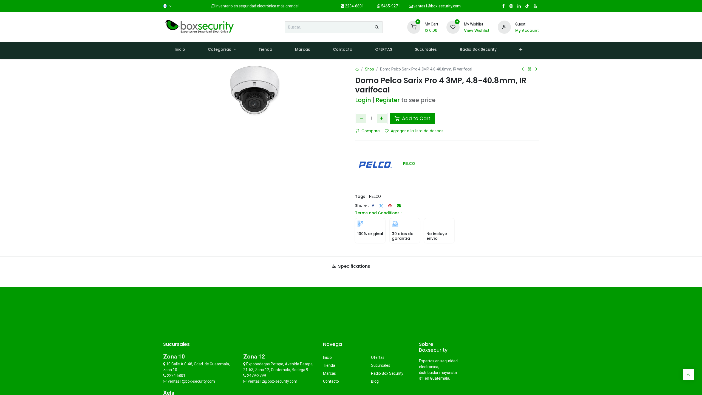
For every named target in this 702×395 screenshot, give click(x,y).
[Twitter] (381, 206)
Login (363, 100)
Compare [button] (370, 131)
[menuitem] (180, 50)
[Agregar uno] (382, 118)
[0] (413, 27)
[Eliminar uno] (361, 118)
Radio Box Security (387, 373)
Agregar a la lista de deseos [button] (417, 131)
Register (388, 100)
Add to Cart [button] (415, 118)
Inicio (327, 357)
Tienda (329, 365)
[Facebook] (373, 206)
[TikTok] (527, 6)
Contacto (331, 381)
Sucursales (380, 365)
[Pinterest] (390, 206)
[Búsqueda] (376, 27)
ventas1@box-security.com (437, 6)
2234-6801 (354, 6)
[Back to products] (529, 69)
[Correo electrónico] (399, 206)
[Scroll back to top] (688, 374)
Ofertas (377, 357)
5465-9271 (390, 6)
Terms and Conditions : (378, 213)
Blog (375, 381)
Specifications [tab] (353, 266)
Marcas (329, 373)
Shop (369, 69)
